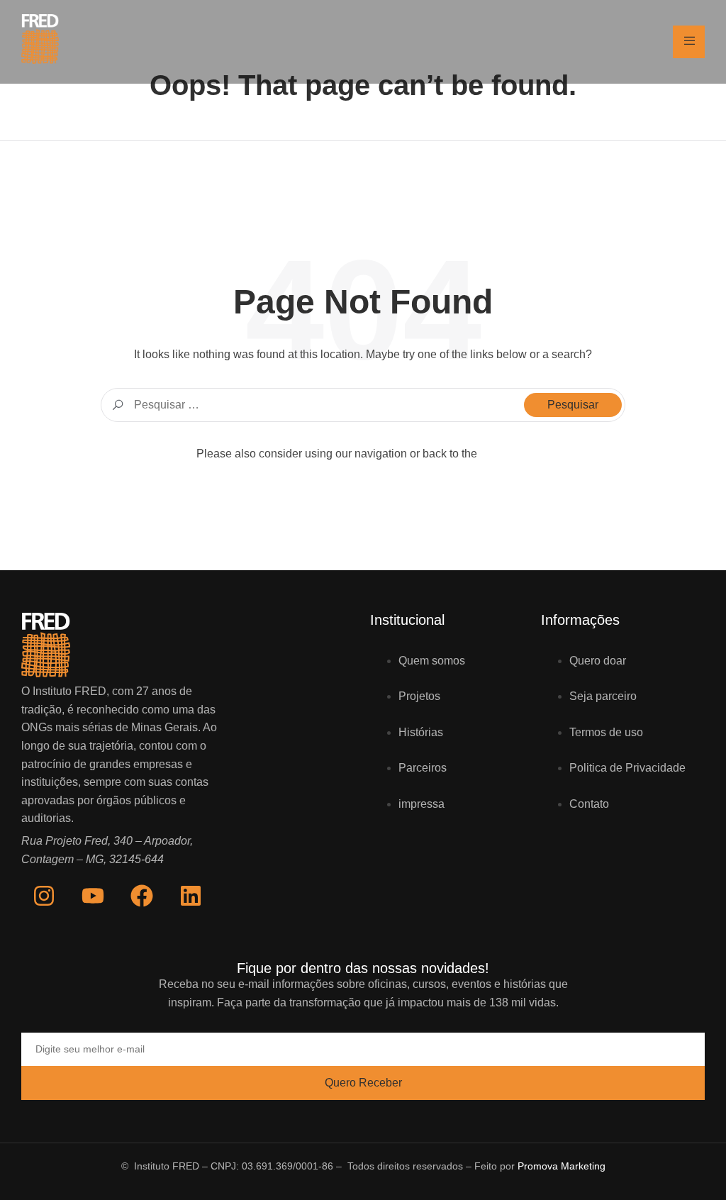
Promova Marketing (561, 1166)
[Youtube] (93, 895)
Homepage (505, 454)
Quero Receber (363, 1083)
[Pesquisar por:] (363, 405)
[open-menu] (689, 42)
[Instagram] (44, 895)
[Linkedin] (190, 895)
